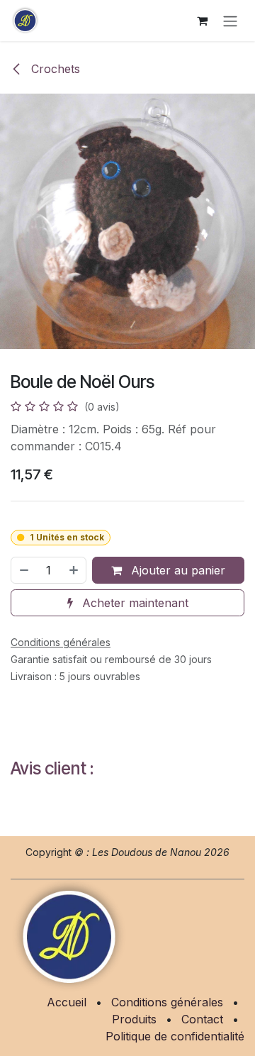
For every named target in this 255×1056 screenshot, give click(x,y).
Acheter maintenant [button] (133, 603)
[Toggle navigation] (230, 20)
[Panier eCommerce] (202, 20)
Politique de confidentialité (175, 1036)
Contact (202, 1019)
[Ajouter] (74, 570)
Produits (134, 1019)
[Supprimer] (23, 570)
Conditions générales (167, 1002)
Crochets (54, 69)
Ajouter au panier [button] (176, 570)
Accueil (66, 1002)
